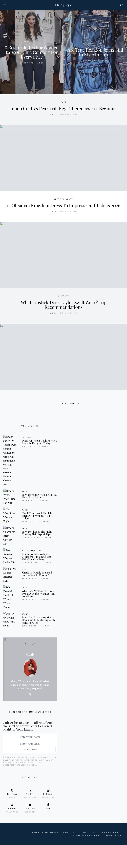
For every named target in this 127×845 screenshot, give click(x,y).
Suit (24, 569)
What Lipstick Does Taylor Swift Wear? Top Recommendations (63, 304)
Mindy (40, 63)
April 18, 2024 (29, 599)
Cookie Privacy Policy (85, 835)
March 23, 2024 (30, 562)
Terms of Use (113, 835)
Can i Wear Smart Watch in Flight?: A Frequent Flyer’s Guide (37, 515)
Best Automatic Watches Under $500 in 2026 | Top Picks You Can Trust (36, 556)
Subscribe (30, 749)
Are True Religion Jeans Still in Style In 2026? (95, 52)
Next (73, 403)
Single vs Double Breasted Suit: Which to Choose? (37, 574)
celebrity (63, 296)
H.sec (36, 41)
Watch (25, 510)
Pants (27, 41)
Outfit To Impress (63, 199)
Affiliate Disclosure (45, 832)
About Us (69, 832)
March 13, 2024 (30, 537)
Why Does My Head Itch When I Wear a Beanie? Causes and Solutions (39, 593)
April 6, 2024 (29, 500)
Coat (63, 102)
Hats (24, 491)
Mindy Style (63, 5)
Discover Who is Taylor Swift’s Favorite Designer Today (39, 442)
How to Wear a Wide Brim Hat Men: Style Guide (39, 496)
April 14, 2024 (29, 578)
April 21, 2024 (29, 522)
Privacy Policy (109, 832)
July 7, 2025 (28, 446)
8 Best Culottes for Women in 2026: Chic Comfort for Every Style (32, 52)
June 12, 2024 (29, 626)
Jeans (91, 44)
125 (64, 403)
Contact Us (87, 832)
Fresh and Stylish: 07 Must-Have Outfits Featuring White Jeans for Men (38, 620)
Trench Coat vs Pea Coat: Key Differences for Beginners (63, 108)
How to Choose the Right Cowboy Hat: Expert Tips (37, 533)
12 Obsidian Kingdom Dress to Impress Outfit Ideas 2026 (63, 205)
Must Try (36, 551)
